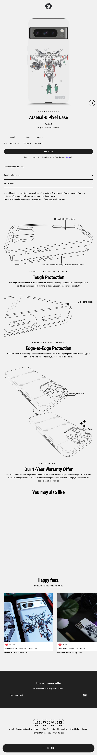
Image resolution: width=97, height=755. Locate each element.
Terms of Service (39, 733)
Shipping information (12, 175)
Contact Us (44, 729)
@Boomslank (56, 585)
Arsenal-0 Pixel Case (20, 652)
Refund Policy (9, 183)
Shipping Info (62, 729)
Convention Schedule (24, 729)
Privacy (85, 729)
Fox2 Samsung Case (74, 652)
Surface (40, 137)
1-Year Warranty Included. (14, 167)
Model (12, 137)
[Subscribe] (84, 695)
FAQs (53, 729)
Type (28, 137)
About (11, 729)
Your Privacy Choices (56, 733)
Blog (36, 729)
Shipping (40, 127)
